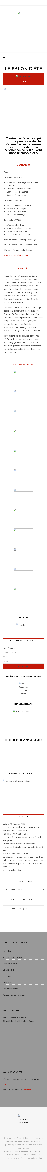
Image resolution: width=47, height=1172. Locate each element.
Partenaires (8, 976)
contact (27, 1089)
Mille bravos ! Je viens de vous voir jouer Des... (23, 856)
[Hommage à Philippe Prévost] (23, 793)
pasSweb (9, 1145)
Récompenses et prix (12, 957)
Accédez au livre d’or (12, 870)
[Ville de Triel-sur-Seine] (23, 720)
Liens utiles (8, 982)
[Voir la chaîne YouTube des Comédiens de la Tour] (23, 627)
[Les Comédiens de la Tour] (23, 27)
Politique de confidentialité (15, 994)
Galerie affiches (10, 969)
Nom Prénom (9, 647)
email (5, 656)
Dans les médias (10, 963)
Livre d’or (7, 951)
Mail (4, 1084)
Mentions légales (10, 988)
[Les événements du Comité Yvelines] (23, 688)
